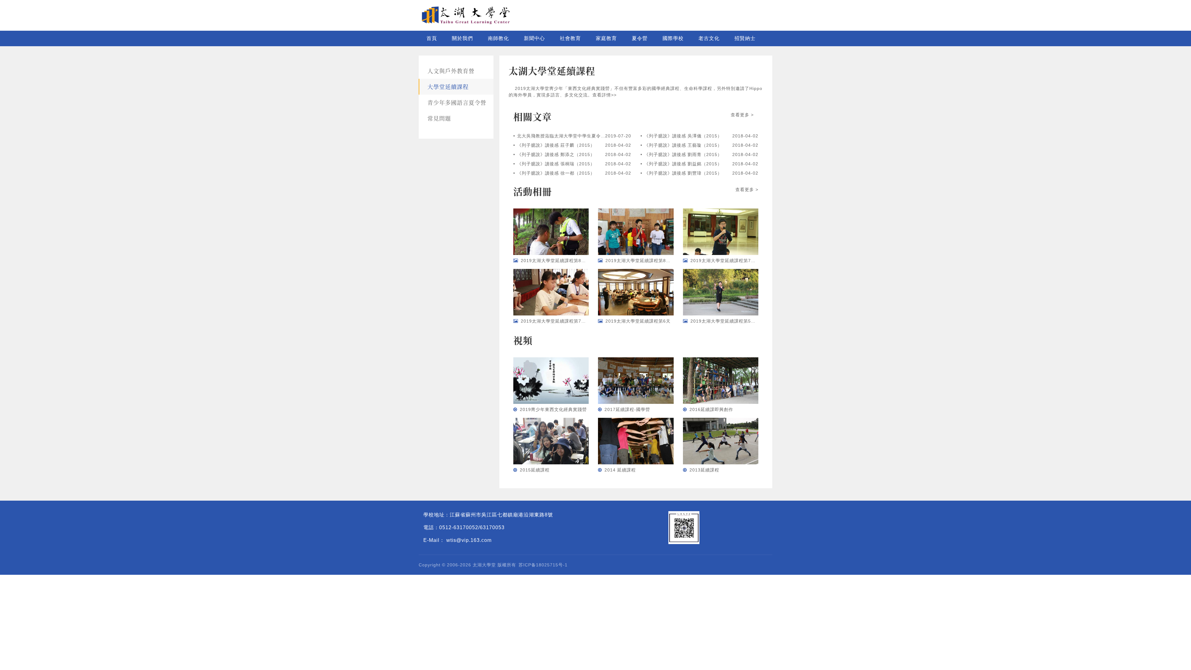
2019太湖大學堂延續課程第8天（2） (559, 260)
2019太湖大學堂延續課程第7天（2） (729, 260)
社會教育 (570, 38)
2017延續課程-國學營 (627, 409)
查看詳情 (601, 94)
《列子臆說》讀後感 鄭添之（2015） (556, 154)
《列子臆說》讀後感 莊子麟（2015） (556, 145)
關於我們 (462, 38)
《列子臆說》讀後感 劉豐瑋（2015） (683, 173)
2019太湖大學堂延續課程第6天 (638, 321)
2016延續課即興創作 (711, 409)
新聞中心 (534, 38)
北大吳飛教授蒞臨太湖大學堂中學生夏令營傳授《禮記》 (561, 135)
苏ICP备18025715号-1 (543, 564)
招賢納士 (745, 38)
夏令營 (640, 38)
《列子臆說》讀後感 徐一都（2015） (556, 173)
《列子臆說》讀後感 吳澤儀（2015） (683, 135)
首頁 (431, 38)
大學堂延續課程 (448, 87)
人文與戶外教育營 (451, 71)
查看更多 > (742, 114)
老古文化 (709, 38)
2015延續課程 (535, 469)
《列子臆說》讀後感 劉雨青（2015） (683, 154)
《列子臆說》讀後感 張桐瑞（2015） (556, 163)
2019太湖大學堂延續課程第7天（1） (559, 321)
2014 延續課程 (620, 469)
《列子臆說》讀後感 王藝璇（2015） (683, 145)
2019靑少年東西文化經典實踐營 (553, 409)
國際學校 (673, 38)
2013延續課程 (704, 469)
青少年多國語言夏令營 (456, 102)
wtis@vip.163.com (469, 540)
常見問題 (439, 118)
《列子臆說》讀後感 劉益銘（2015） (683, 163)
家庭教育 (606, 38)
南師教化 (498, 38)
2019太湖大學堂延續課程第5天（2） (729, 321)
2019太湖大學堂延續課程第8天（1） (644, 260)
